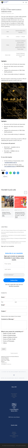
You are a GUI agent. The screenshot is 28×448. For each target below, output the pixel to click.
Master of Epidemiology (9, 335)
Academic (14, 432)
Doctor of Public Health (9, 339)
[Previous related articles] (22, 192)
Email (3, 305)
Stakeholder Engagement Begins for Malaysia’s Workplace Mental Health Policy (13, 239)
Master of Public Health (9, 333)
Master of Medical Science (10, 337)
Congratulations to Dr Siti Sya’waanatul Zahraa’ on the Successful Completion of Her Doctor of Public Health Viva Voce (13, 242)
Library (14, 434)
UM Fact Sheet (14, 396)
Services (14, 437)
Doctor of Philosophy (8, 341)
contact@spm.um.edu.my (6, 364)
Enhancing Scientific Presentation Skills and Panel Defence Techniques (12, 233)
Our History (14, 394)
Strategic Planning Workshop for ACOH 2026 (6, 214)
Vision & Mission (14, 393)
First (2, 302)
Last (16, 302)
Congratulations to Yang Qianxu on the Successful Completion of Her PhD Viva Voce (13, 236)
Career (14, 397)
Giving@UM (14, 433)
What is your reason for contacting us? (12, 331)
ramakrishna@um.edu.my (11, 162)
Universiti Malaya (10, 445)
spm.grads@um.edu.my (10, 166)
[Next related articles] (25, 192)
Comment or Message (7, 319)
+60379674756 (4, 362)
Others (5, 343)
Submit (3, 349)
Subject (3, 311)
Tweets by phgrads (14, 353)
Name (3, 297)
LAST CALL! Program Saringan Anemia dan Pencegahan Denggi (13, 230)
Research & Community (14, 435)
